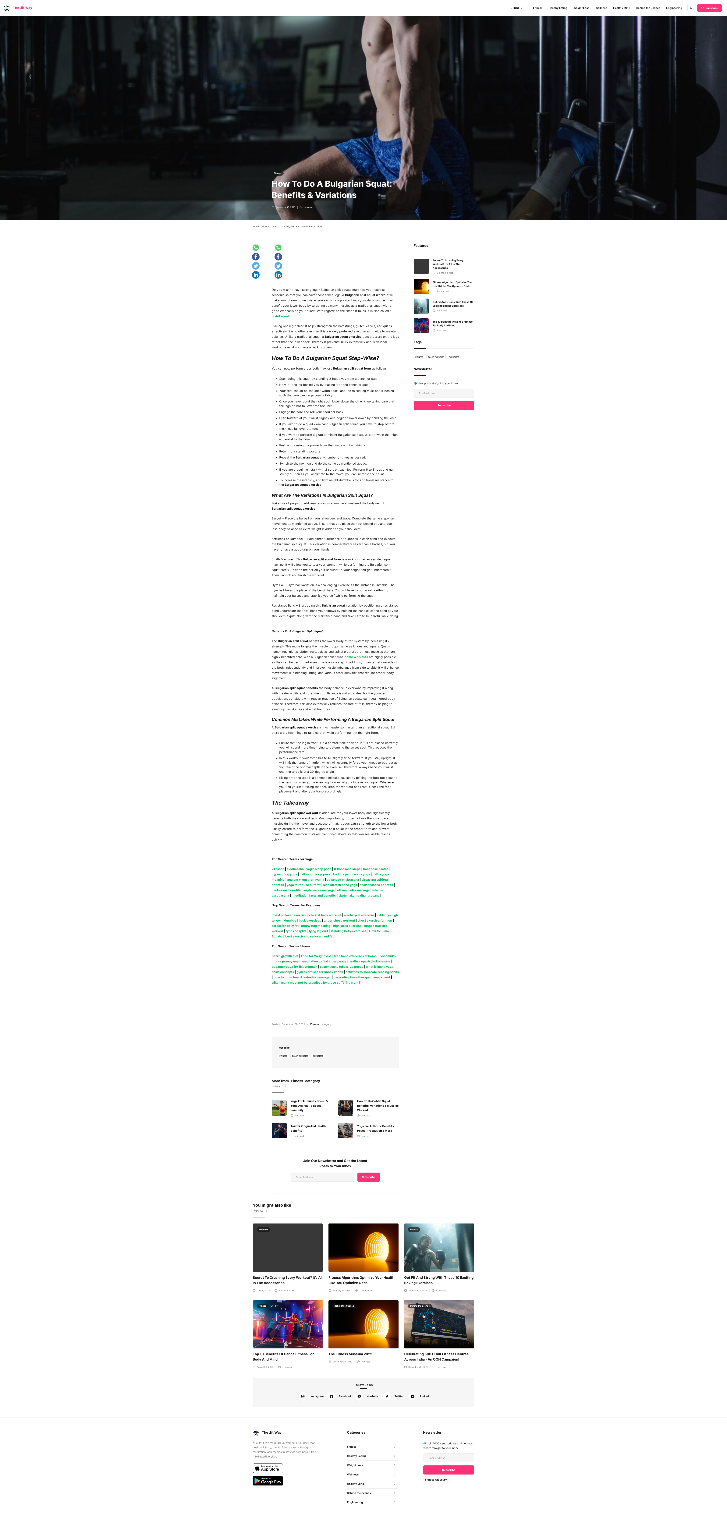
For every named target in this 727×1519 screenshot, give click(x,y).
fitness (283, 1056)
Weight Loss (581, 7)
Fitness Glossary (436, 1479)
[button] (517, 8)
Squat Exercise (300, 1056)
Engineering (674, 7)
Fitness (538, 7)
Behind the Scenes (648, 7)
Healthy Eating (558, 7)
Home (256, 226)
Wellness (601, 7)
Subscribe (712, 7)
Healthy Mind (621, 7)
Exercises (318, 1056)
